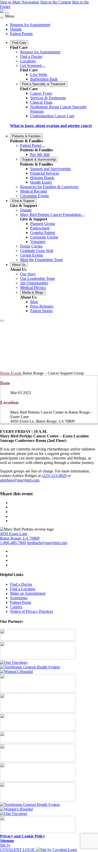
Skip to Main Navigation (19, 2)
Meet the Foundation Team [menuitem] (41, 260)
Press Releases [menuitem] (41, 306)
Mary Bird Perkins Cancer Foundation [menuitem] (50, 214)
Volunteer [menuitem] (37, 241)
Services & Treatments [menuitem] (48, 98)
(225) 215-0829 (54, 475)
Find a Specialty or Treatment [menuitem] (43, 84)
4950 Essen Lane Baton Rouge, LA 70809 (19, 536)
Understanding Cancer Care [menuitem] (52, 116)
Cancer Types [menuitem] (41, 93)
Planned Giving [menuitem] (42, 223)
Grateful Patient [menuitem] (42, 232)
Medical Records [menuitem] (33, 191)
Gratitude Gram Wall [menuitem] (36, 251)
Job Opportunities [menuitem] (34, 283)
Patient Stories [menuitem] (41, 311)
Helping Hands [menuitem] (42, 178)
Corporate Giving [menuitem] (44, 237)
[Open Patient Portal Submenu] (43, 147)
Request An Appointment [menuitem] (30, 25)
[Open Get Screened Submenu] (43, 67)
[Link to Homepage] (2, 12)
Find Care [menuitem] (19, 43)
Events (16, 373)
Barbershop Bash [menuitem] (44, 79)
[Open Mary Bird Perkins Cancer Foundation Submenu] (83, 216)
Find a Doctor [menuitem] (31, 56)
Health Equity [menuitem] (41, 182)
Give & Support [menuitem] (23, 201)
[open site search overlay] (2, 320)
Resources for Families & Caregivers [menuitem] (49, 187)
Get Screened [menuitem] (30, 65)
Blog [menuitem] (34, 302)
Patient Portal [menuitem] (30, 145)
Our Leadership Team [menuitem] (37, 278)
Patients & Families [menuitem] (26, 136)
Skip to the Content (55, 2)
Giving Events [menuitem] (31, 255)
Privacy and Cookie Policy (22, 836)
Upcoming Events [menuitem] (34, 196)
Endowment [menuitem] (40, 228)
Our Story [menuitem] (28, 274)
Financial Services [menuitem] (44, 173)
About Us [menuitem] (19, 265)
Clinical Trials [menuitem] (41, 102)
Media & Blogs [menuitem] (32, 292)
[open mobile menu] (7, 13)
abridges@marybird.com (19, 480)
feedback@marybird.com (47, 543)
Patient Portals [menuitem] (21, 34)
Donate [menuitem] (16, 29)
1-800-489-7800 (13, 543)
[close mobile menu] (2, 17)
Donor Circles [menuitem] (31, 246)
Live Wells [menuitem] (38, 74)
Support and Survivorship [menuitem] (50, 169)
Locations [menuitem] (28, 61)
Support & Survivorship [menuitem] (39, 159)
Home (5, 373)
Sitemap (7, 840)
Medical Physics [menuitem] (33, 287)
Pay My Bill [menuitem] (40, 154)
